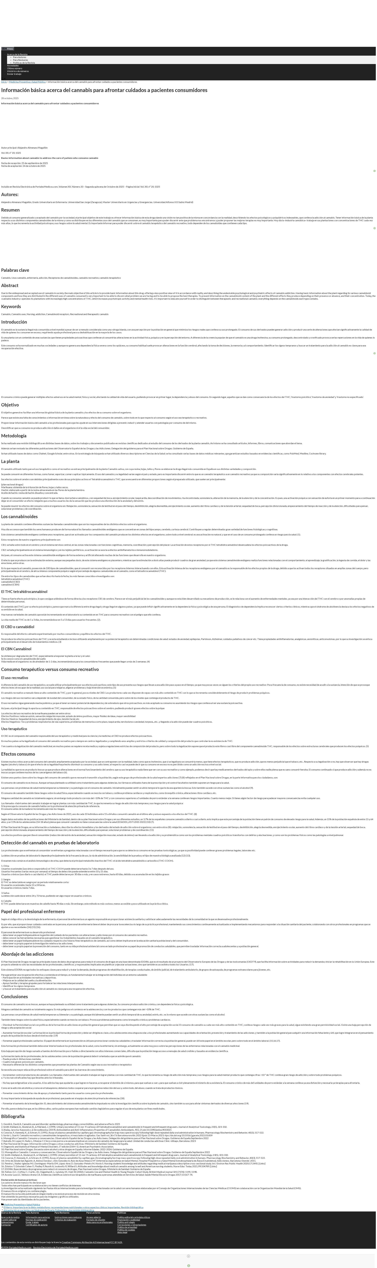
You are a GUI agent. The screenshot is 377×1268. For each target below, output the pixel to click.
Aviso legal (122, 1232)
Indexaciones (7, 1222)
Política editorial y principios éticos (133, 1217)
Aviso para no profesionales (99, 1222)
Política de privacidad (127, 1227)
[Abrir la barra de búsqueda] (3, 79)
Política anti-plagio (126, 1222)
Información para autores (38, 1217)
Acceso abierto (93, 1217)
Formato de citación (95, 1220)
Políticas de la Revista (24, 62)
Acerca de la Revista (17, 54)
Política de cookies (126, 1230)
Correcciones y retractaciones (131, 1225)
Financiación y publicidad (128, 1220)
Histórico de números (18, 71)
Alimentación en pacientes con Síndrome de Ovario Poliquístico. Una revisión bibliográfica (49, 1210)
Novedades (13, 65)
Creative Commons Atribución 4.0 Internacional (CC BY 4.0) (92, 1242)
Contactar (6, 1225)
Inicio (4, 81)
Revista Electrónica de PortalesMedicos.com (55, 1247)
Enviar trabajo (14, 73)
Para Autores (19, 57)
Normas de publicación (36, 1220)
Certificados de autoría (36, 1225)
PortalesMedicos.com (20, 1247)
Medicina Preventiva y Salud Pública (27, 81)
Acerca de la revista (10, 1217)
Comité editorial (8, 1220)
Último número (14, 68)
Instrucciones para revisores (68, 1217)
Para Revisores (20, 59)
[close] (188, 1256)
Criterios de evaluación (65, 1220)
